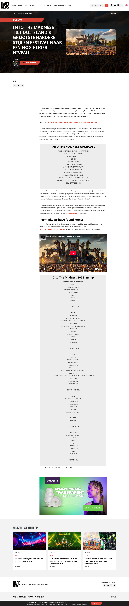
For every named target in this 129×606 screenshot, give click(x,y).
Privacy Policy (32, 597)
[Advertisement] (73, 92)
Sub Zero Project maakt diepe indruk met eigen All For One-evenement (72, 122)
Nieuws (20, 5)
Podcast (39, 5)
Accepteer (96, 603)
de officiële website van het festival (52, 229)
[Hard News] (5, 5)
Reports (47, 5)
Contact (113, 597)
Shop (69, 5)
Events (20, 13)
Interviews (29, 5)
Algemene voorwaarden (19, 597)
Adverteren (40, 597)
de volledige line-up (72, 213)
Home (14, 5)
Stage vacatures (59, 5)
